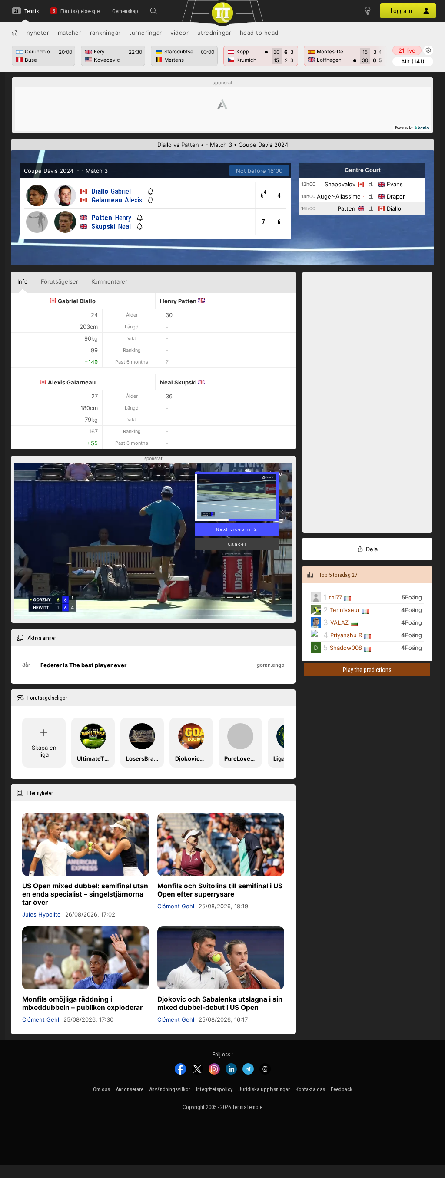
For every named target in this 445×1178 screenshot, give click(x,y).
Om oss (101, 1089)
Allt (413, 61)
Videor (179, 32)
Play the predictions (367, 669)
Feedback (341, 1089)
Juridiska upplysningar (264, 1089)
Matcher (70, 32)
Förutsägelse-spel (80, 11)
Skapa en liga (44, 751)
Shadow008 (346, 647)
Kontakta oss (310, 1089)
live (407, 50)
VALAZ (339, 622)
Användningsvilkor (169, 1089)
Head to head (259, 32)
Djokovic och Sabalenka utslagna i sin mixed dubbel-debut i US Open (219, 1003)
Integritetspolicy (214, 1089)
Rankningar (105, 32)
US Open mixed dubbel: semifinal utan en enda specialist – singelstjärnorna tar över (85, 894)
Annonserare (129, 1089)
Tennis (31, 11)
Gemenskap (125, 11)
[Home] (15, 32)
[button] (153, 11)
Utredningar (214, 32)
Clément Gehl (175, 906)
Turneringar (145, 32)
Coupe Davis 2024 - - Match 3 (66, 170)
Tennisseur (345, 609)
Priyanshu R (346, 635)
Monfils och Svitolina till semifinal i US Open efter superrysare (219, 890)
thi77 (335, 597)
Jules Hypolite (41, 914)
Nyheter (38, 32)
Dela (372, 549)
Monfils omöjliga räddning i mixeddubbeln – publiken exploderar (82, 1003)
